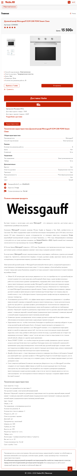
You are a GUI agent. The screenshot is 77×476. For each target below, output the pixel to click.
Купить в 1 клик (12, 85)
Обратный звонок (9, 7)
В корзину (57, 85)
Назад (74, 13)
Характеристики (12, 124)
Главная (5, 13)
